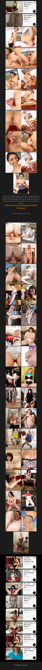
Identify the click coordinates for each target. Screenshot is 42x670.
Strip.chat (26, 8)
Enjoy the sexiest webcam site (29, 572)
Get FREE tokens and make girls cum (29, 559)
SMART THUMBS (25, 552)
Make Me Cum (28, 610)
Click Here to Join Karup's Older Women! (21, 206)
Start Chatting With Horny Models (28, 4)
